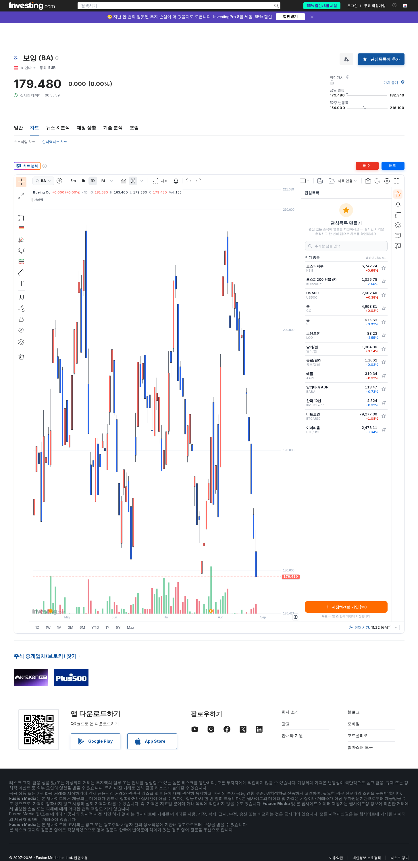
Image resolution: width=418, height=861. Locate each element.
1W (48, 627)
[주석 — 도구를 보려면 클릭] (21, 283)
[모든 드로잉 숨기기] (21, 330)
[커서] (21, 182)
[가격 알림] (176, 181)
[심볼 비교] (59, 181)
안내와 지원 (292, 735)
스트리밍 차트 (24, 142)
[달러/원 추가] (384, 349)
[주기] (111, 181)
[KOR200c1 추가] (384, 282)
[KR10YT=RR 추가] (384, 403)
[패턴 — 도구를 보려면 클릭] (21, 250)
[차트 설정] (387, 181)
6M (82, 627)
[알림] (397, 204)
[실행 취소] (188, 181)
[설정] (295, 617)
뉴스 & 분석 (58, 127)
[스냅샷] (368, 181)
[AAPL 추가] (384, 376)
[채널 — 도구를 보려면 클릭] (21, 207)
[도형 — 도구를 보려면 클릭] (21, 218)
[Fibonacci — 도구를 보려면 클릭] (21, 229)
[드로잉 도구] (30, 404)
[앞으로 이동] (172, 606)
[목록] (397, 214)
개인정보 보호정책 (366, 858)
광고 (286, 723)
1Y (107, 627)
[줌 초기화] (180, 606)
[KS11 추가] (384, 268)
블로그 (354, 711)
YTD (95, 627)
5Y (118, 627)
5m (73, 181)
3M (70, 627)
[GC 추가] (384, 309)
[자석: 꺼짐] (21, 297)
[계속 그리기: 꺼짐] (21, 308)
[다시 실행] (198, 181)
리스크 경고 (399, 858)
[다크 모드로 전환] (377, 181)
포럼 (134, 127)
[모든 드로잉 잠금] (21, 319)
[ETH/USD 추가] (384, 430)
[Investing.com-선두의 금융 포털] (32, 6)
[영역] (123, 181)
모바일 (354, 723)
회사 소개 (290, 711)
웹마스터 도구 (360, 747)
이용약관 (336, 858)
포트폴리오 (358, 735)
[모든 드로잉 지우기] (21, 357)
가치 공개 (391, 82)
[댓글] (397, 235)
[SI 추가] (384, 322)
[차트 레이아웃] (304, 181)
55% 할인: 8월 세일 (322, 6)
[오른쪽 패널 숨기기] (299, 404)
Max (130, 627)
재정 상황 (86, 127)
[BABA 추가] (384, 389)
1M (102, 181)
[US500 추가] (384, 295)
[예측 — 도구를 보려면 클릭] (21, 261)
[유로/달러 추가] (384, 362)
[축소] (149, 606)
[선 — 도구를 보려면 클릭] (21, 196)
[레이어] (21, 342)
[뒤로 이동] (165, 606)
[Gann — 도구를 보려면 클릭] (21, 240)
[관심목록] (397, 194)
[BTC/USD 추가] (384, 416)
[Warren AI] (397, 245)
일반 (18, 127)
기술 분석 (113, 127)
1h (83, 181)
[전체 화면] (396, 181)
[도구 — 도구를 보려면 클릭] (21, 272)
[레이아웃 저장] (320, 181)
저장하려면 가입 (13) (349, 607)
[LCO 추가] (384, 336)
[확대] (157, 606)
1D (93, 181)
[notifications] (394, 5)
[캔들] (133, 181)
